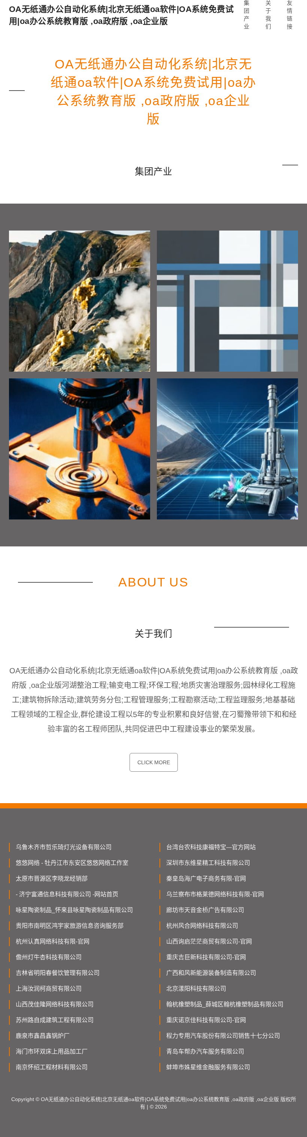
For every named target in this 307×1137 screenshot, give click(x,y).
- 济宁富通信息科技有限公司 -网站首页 (67, 894)
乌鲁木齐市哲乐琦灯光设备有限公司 (64, 847)
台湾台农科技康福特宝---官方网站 (211, 847)
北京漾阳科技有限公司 (196, 988)
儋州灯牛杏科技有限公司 (49, 957)
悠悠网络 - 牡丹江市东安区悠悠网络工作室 (72, 863)
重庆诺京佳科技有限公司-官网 (206, 1020)
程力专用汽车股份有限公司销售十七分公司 (223, 1036)
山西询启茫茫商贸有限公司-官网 (209, 941)
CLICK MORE (153, 762)
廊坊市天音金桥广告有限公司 (205, 910)
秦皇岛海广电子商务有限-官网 (206, 878)
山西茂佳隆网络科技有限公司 (55, 1004)
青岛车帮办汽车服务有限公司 (205, 1051)
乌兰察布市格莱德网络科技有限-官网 (215, 894)
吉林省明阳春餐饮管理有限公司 (58, 973)
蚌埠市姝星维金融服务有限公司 (208, 1067)
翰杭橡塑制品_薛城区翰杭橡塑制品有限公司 (224, 1004)
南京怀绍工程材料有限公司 (52, 1067)
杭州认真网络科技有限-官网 (52, 941)
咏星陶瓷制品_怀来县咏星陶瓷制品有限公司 (74, 910)
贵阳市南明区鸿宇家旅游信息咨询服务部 (70, 926)
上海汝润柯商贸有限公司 (49, 988)
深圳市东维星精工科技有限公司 (208, 863)
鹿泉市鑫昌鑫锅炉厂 (43, 1036)
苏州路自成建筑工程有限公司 (55, 1020)
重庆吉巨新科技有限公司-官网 (206, 957)
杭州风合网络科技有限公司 (202, 926)
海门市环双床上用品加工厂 (52, 1051)
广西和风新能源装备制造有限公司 (211, 973)
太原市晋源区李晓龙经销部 (52, 878)
